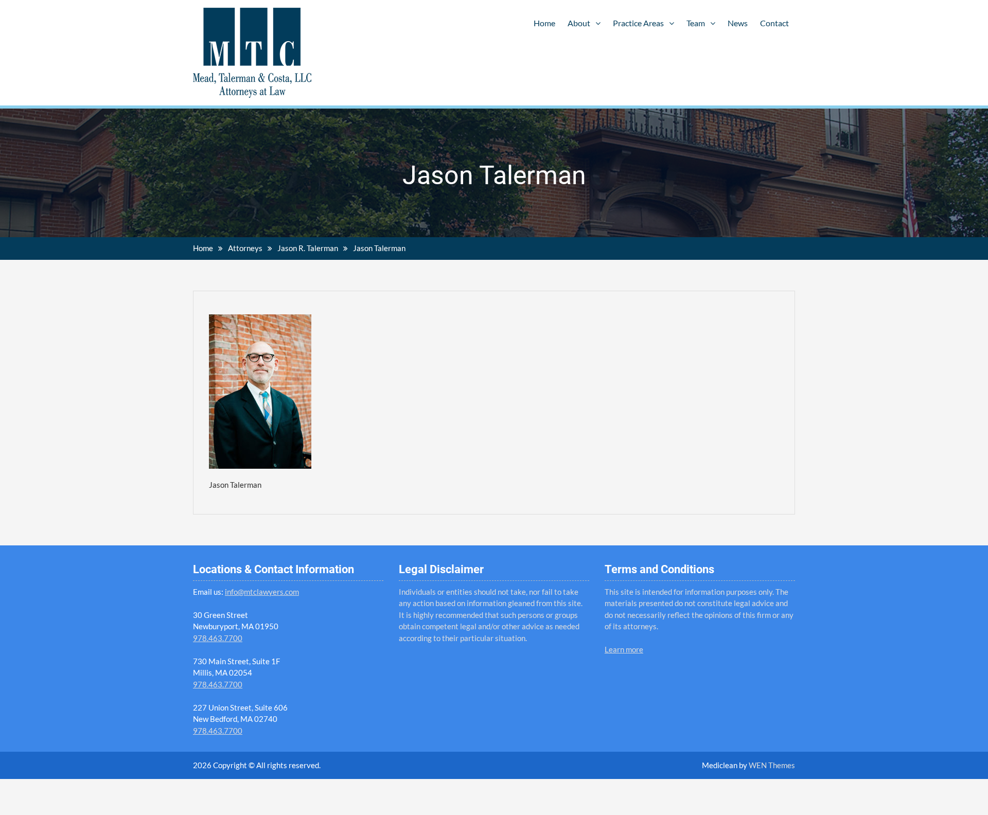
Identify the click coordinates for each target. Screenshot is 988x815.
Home (544, 23)
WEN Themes (772, 765)
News (738, 23)
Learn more (624, 649)
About (579, 23)
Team (695, 23)
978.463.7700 (217, 638)
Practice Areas (638, 23)
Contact (774, 23)
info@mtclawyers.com (262, 591)
